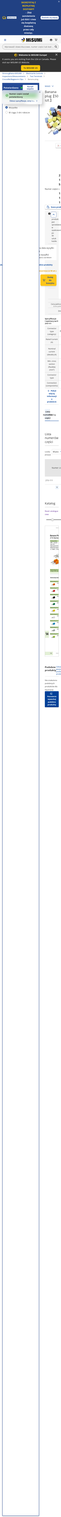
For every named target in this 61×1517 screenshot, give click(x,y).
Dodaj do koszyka (50, 280)
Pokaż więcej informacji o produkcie (52, 396)
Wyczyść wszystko (30, 87)
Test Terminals (36, 76)
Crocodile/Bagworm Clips (12, 79)
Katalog (52, 414)
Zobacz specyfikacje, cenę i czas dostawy (22, 101)
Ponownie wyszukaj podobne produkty (51, 700)
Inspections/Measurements (14, 76)
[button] (50, 17)
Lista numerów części (47, 414)
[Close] (56, 54)
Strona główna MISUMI (12, 73)
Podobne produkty (43, 264)
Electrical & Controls (34, 73)
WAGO (47, 86)
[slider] (52, 519)
